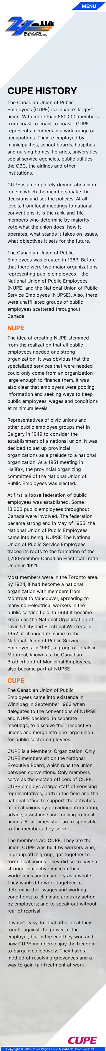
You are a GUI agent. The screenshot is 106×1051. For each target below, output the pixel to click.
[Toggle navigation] (89, 6)
